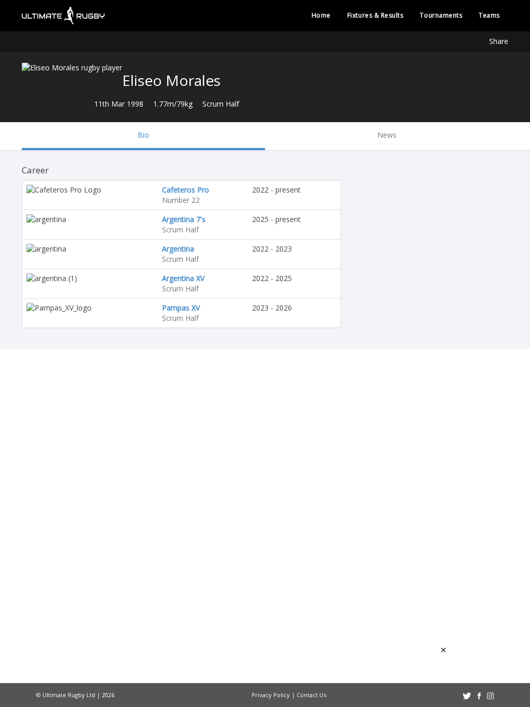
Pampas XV (181, 308)
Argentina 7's (183, 219)
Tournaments (441, 15)
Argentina (178, 249)
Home (321, 15)
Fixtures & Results (375, 15)
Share (498, 41)
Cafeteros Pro (185, 190)
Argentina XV (183, 278)
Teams (489, 15)
